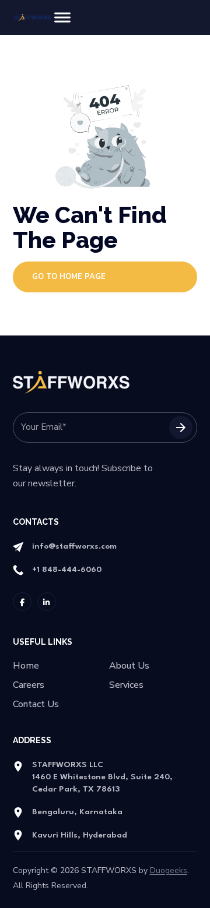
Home (26, 666)
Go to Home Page (69, 276)
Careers (28, 685)
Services (126, 685)
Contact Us (36, 704)
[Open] (62, 18)
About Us (129, 666)
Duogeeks (168, 870)
